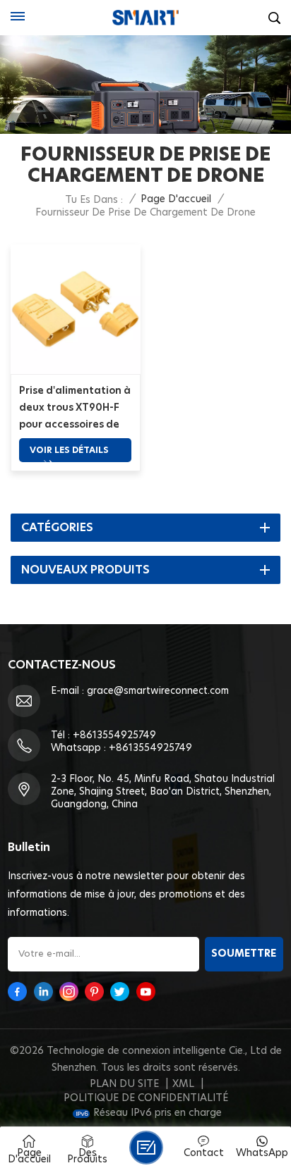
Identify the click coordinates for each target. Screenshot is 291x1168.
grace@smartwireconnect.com (158, 691)
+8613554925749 (114, 735)
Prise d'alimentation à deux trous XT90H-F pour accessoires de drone (75, 409)
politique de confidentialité (146, 1098)
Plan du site (124, 1084)
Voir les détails (69, 450)
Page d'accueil (176, 199)
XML (183, 1084)
